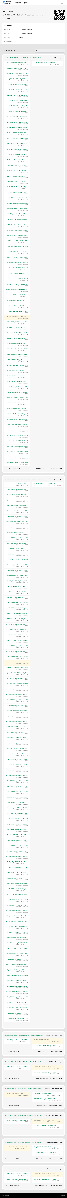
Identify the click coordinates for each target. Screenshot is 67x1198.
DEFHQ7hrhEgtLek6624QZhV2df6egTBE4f (16, 548)
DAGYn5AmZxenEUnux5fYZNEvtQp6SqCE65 (17, 1018)
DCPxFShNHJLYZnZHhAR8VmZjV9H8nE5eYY (17, 68)
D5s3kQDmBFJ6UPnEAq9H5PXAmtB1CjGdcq (17, 397)
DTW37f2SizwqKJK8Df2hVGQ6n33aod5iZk (16, 241)
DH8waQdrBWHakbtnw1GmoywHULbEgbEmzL (17, 597)
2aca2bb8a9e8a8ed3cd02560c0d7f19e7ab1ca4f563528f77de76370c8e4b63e (24, 1062)
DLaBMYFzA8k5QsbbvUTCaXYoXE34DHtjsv (16, 176)
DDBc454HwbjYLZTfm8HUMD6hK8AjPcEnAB (17, 926)
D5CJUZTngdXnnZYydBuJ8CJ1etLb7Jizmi (16, 527)
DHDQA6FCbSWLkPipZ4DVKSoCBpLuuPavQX (17, 89)
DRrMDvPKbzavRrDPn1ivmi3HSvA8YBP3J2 (16, 295)
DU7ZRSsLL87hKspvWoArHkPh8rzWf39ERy (16, 95)
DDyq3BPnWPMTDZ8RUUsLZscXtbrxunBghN (45, 1147)
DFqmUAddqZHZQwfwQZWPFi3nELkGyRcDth (17, 203)
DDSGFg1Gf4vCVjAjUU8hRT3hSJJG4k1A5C (16, 257)
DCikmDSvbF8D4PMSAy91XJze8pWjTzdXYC (17, 900)
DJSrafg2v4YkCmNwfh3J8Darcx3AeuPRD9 (16, 916)
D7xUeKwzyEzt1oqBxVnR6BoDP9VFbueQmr (16, 883)
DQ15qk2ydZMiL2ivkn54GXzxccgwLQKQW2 (17, 219)
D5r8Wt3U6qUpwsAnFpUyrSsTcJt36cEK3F (16, 592)
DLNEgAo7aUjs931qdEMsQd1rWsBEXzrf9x (16, 716)
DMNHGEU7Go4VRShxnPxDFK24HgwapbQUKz (17, 230)
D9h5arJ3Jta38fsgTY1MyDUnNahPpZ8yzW (16, 786)
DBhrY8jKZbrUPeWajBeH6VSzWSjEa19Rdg (16, 586)
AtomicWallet (5, 1195)
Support (63, 1195)
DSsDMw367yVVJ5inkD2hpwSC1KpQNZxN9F (17, 365)
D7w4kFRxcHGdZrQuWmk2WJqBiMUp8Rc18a (17, 608)
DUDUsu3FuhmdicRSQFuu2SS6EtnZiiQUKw (17, 559)
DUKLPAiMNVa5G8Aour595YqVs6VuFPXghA (16, 705)
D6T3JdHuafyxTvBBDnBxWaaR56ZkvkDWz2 (17, 921)
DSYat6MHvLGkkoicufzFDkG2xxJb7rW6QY (16, 873)
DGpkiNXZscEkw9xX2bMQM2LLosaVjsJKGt (16, 986)
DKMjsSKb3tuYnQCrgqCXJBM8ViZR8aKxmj (16, 754)
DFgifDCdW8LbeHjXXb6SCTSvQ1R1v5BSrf (16, 894)
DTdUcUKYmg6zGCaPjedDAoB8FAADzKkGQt (17, 813)
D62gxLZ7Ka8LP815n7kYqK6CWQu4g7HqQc (17, 521)
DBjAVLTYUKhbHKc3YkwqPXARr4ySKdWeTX (16, 505)
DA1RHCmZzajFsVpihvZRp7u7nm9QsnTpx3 (16, 306)
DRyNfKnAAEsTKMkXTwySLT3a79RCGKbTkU (17, 149)
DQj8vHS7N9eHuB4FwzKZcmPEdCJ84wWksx (17, 975)
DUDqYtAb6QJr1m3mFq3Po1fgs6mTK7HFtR (16, 970)
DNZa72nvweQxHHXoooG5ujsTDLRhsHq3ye (17, 764)
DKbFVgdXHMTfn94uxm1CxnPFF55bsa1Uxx (16, 824)
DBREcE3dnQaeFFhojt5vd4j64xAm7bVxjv (16, 160)
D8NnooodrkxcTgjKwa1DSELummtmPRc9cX (16, 511)
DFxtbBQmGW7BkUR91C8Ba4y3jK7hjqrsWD (17, 1007)
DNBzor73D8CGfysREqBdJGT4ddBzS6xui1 (16, 273)
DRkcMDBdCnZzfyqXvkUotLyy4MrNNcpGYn (16, 235)
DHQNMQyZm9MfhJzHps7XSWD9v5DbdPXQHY (18, 932)
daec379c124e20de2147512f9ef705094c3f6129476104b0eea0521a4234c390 (24, 1169)
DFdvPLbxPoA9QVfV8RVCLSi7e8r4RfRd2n (16, 905)
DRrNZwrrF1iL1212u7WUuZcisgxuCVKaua (16, 489)
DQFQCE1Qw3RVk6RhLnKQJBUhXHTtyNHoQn (17, 732)
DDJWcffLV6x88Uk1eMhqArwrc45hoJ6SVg (16, 187)
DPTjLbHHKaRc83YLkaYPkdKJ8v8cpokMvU (16, 127)
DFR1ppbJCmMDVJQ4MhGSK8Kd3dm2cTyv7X (17, 133)
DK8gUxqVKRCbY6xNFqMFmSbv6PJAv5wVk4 (17, 667)
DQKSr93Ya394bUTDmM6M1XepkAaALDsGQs (17, 403)
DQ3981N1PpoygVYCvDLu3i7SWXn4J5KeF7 (16, 802)
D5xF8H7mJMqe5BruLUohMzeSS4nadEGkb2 (17, 138)
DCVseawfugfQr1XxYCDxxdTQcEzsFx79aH (16, 333)
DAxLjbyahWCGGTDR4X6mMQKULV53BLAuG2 (18, 252)
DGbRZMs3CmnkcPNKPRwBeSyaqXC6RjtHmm (17, 327)
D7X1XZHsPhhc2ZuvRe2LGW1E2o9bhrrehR (16, 311)
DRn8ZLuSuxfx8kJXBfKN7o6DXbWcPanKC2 (17, 62)
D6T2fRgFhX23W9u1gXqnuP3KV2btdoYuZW (45, 62)
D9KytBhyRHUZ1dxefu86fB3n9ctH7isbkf (43, 1093)
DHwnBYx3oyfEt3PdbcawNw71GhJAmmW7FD (17, 678)
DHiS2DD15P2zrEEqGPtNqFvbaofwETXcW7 (16, 165)
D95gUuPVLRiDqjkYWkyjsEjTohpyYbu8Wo (16, 964)
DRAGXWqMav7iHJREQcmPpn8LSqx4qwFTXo (17, 619)
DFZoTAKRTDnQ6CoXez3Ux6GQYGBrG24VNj (17, 867)
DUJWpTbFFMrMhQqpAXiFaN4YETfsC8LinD (17, 683)
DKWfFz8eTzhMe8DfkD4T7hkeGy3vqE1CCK (17, 349)
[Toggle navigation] (62, 2)
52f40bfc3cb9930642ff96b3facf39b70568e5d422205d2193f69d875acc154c (24, 1142)
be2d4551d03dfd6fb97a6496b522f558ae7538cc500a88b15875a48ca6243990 (24, 1088)
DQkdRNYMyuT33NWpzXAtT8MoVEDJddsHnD (17, 748)
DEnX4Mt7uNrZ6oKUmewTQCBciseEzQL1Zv (16, 484)
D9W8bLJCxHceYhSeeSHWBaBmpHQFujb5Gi (17, 289)
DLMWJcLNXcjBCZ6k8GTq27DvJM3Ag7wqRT (17, 424)
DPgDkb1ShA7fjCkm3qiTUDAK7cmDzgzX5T (17, 300)
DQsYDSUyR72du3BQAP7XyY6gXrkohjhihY (16, 198)
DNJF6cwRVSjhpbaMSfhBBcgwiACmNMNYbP (17, 1040)
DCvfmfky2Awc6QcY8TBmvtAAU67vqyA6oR (16, 106)
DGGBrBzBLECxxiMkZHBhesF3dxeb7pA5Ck (16, 494)
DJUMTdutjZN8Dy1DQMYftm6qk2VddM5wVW (17, 322)
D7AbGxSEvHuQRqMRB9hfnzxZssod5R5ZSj (17, 835)
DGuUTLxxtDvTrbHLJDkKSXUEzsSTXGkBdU (17, 268)
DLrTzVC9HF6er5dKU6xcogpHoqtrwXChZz (16, 181)
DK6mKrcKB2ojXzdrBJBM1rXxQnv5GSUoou (16, 532)
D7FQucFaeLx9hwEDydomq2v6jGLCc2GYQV (17, 246)
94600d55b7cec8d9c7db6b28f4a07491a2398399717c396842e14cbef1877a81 (24, 1115)
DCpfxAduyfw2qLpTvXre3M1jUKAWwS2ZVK (16, 613)
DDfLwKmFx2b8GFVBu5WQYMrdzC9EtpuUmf (17, 392)
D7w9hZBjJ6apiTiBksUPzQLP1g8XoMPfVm (16, 208)
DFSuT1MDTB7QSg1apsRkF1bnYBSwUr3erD (17, 73)
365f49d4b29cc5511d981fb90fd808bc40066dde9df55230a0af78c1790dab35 (24, 479)
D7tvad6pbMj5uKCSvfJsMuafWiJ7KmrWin (16, 878)
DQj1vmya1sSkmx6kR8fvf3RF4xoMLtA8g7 (16, 500)
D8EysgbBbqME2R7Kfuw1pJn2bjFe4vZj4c (16, 376)
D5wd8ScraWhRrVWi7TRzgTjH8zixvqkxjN (16, 360)
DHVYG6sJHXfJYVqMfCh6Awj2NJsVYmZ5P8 (16, 851)
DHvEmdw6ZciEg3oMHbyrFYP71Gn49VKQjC (16, 797)
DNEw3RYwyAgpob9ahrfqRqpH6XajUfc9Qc (16, 343)
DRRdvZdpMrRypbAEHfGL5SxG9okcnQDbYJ (16, 862)
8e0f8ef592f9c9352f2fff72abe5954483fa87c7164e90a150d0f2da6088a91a (24, 1035)
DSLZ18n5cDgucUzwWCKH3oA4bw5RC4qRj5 (17, 111)
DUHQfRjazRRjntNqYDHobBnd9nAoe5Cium (16, 727)
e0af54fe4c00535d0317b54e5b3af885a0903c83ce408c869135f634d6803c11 (24, 58)
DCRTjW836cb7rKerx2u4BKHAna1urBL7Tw (16, 284)
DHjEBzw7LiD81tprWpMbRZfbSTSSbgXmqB (17, 414)
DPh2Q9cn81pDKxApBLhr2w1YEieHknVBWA (16, 192)
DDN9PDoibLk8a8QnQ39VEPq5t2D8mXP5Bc (17, 143)
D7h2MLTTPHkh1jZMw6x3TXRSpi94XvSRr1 (16, 100)
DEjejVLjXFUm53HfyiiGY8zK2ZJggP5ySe (16, 79)
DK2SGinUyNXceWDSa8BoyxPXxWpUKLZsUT (17, 581)
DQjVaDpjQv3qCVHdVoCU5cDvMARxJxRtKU (17, 462)
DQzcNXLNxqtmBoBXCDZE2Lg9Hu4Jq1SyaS (17, 819)
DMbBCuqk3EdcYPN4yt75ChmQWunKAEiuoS (17, 171)
